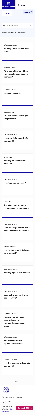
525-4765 (8, 402)
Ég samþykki (23, 408)
